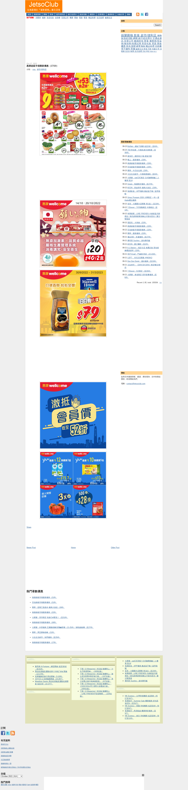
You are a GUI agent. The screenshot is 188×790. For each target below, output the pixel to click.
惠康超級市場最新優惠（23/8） (139, 163)
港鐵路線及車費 (6, 756)
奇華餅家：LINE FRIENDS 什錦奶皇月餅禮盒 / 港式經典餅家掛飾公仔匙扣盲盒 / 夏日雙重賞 (142, 216)
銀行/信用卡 (72, 14)
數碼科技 (111, 14)
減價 (13, 784)
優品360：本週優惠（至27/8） (139, 237)
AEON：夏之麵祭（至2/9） (138, 244)
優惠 (2, 784)
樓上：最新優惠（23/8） (137, 160)
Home (73, 548)
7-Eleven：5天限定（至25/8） (139, 271)
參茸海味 (141, 46)
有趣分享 (120, 14)
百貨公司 (65, 18)
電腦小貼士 (153, 51)
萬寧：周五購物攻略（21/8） (43, 632)
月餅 (150, 49)
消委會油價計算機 (7, 752)
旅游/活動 (83, 14)
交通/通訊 (101, 14)
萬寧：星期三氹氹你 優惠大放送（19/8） (48, 607)
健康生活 (108, 18)
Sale (28, 784)
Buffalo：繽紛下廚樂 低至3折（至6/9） (143, 146)
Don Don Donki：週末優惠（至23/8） (142, 261)
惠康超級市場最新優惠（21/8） (44, 597)
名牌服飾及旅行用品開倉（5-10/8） (49, 676)
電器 (81, 18)
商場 (146, 49)
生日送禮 (100, 18)
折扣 (16, 784)
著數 (5, 784)
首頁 (29, 14)
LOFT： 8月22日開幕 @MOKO (139, 258)
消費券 (38, 18)
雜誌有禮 (92, 18)
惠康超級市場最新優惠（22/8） (139, 226)
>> (161, 282)
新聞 (133, 46)
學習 (148, 51)
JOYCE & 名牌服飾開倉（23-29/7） (49, 679)
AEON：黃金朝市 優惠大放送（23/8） (142, 188)
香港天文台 (4, 744)
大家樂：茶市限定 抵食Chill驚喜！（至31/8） (50, 617)
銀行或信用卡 (145, 38)
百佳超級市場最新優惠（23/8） (139, 167)
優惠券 (92, 14)
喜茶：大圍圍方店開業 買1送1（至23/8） (143, 204)
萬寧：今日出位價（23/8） (138, 170)
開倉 (76, 18)
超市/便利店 (60, 14)
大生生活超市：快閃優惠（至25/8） (46, 637)
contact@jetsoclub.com (135, 384)
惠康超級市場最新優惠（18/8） (44, 622)
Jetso (9, 784)
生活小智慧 (130, 51)
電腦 (133, 49)
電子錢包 (126, 49)
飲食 (51, 14)
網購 (135, 38)
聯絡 (128, 14)
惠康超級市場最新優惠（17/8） (44, 642)
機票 (71, 18)
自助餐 (57, 18)
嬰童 (85, 18)
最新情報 (37, 14)
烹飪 (144, 51)
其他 (128, 46)
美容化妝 (50, 18)
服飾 (44, 18)
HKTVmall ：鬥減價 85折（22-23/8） (141, 254)
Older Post (115, 548)
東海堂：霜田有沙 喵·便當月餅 (139, 156)
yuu (34, 69)
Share (29, 527)
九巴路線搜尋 (5, 759)
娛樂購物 (127, 35)
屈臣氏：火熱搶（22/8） (137, 223)
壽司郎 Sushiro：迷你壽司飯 (138, 240)
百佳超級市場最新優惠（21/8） (44, 602)
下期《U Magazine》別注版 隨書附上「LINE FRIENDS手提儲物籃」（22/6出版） (96, 693)
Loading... (31, 659)
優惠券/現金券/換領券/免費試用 (141, 42)
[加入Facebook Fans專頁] (146, 15)
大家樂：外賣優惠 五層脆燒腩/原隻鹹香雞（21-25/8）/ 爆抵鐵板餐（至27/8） (63, 627)
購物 (45, 14)
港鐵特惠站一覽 (6, 763)
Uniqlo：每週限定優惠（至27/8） (140, 184)
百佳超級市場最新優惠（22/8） (139, 230)
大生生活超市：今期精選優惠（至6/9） (143, 174)
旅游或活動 (127, 38)
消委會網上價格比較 (7, 748)
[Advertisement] (113, 6)
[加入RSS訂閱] (137, 15)
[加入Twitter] (142, 15)
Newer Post (31, 548)
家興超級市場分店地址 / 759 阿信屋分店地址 (16, 767)
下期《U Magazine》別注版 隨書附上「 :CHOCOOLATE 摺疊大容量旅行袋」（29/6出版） (95, 686)
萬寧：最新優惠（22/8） (137, 233)
